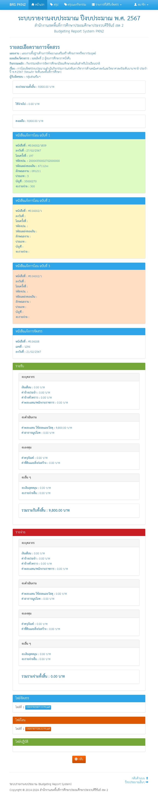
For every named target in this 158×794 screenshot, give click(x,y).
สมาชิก (141, 4)
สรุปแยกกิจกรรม (76, 4)
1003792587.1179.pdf (38, 707)
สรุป (55, 4)
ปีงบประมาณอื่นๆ (135, 782)
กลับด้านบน (139, 778)
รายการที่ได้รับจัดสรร (107, 4)
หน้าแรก (39, 4)
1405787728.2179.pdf (38, 729)
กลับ (80, 759)
